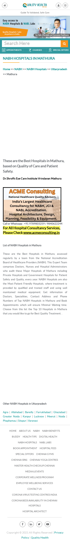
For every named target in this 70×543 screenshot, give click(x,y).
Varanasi (33, 420)
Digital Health (48, 436)
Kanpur (27, 416)
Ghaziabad (59, 412)
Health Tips (30, 436)
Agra (5, 412)
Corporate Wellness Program (35, 477)
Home (6, 69)
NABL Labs (45, 442)
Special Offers (25, 454)
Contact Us (34, 489)
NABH (18, 69)
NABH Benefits (51, 431)
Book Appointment (25, 448)
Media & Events (34, 471)
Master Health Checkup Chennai (34, 465)
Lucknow (39, 416)
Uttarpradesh (59, 69)
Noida (62, 416)
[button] (65, 5)
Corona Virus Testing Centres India (34, 494)
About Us (25, 431)
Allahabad (16, 412)
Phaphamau (9, 420)
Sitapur (22, 420)
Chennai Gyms (45, 454)
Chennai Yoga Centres (44, 460)
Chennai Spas (19, 460)
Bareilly (29, 412)
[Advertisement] (35, 116)
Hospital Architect (35, 511)
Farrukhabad (43, 412)
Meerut (51, 416)
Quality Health (40, 537)
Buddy (16, 436)
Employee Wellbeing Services (34, 483)
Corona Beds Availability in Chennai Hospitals (34, 503)
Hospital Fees (48, 448)
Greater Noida (11, 416)
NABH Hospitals (37, 69)
